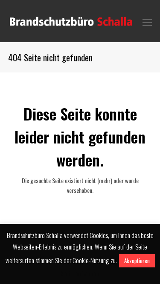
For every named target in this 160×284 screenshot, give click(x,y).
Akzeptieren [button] (137, 260)
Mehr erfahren (80, 273)
